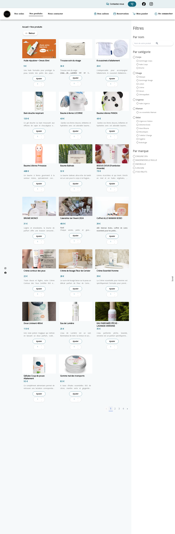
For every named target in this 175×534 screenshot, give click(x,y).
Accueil (25, 27)
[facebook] (144, 4)
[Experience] (7, 14)
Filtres (138, 28)
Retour (32, 33)
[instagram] (151, 4)
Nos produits (36, 27)
